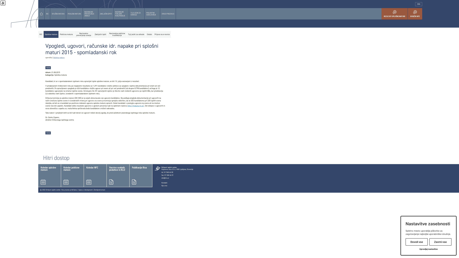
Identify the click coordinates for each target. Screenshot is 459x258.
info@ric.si (165, 178)
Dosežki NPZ (416, 15)
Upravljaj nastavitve (428, 249)
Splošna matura (58, 57)
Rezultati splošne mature (396, 15)
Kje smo (164, 186)
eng (419, 4)
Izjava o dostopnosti (85, 190)
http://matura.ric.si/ (136, 106)
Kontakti (164, 183)
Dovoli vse (416, 241)
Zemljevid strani (99, 190)
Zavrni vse (440, 241)
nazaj (48, 67)
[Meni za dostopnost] (3, 3)
